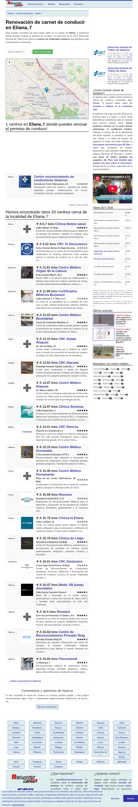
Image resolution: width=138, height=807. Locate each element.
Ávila (122, 723)
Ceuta (37, 732)
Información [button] (18, 805)
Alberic (97, 373)
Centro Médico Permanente (58, 472)
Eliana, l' (119, 384)
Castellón (16, 732)
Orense (16, 752)
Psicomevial (68, 659)
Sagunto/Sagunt (101, 395)
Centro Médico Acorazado (58, 448)
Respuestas (64, 4)
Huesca (100, 737)
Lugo (16, 747)
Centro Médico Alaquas (58, 384)
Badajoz (16, 728)
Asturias (100, 723)
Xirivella (118, 398)
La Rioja (58, 742)
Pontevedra (58, 752)
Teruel (58, 762)
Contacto (78, 4)
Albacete (37, 723)
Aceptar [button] (130, 798)
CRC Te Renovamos (72, 244)
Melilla (79, 747)
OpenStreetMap (74, 118)
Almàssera (117, 376)
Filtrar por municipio (42, 52)
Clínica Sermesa (71, 406)
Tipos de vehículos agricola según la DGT (124, 352)
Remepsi (63, 611)
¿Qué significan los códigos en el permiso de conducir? (124, 320)
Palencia (37, 752)
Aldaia (118, 373)
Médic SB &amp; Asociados (60, 586)
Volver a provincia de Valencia (24, 681)
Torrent (123, 395)
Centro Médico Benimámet (58, 316)
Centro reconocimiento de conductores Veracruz (54, 178)
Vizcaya (16, 767)
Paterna (119, 387)
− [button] (9, 66)
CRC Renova (68, 427)
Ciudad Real (58, 732)
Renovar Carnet (35, 4)
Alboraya (108, 373)
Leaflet (63, 118)
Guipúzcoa (58, 737)
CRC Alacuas (69, 362)
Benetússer (108, 380)
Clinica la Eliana (71, 518)
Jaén (16, 742)
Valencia (106, 398)
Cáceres (79, 728)
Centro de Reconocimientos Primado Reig (60, 633)
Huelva (79, 737)
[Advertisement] (47, 153)
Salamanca (79, 752)
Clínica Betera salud (70, 224)
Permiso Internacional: (104, 259)
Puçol (116, 391)
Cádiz (100, 728)
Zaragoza (58, 767)
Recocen (65, 494)
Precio (96, 103)
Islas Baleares (121, 737)
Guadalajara (37, 737)
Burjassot (107, 384)
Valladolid (121, 762)
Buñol (97, 384)
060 (127, 62)
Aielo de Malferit (101, 369)
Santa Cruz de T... (100, 753)
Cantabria (121, 728)
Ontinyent (108, 387)
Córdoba (80, 732)
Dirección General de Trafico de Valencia (120, 48)
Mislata (97, 387)
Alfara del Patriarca (102, 376)
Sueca (113, 395)
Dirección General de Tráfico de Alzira (120, 69)
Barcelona (37, 728)
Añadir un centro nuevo (77, 205)
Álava (16, 723)
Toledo (79, 762)
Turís (96, 398)
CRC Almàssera (70, 561)
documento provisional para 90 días (111, 144)
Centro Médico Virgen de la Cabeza (58, 269)
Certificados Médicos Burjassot (56, 292)
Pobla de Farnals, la (102, 391)
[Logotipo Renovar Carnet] (25, 779)
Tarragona (37, 762)
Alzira (97, 380)
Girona (122, 732)
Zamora (37, 767)
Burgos (58, 728)
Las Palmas (79, 742)
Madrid (37, 747)
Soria (16, 762)
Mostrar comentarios (47, 707)
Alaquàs (114, 369)
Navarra (121, 747)
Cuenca (100, 732)
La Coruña (37, 742)
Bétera (119, 380)
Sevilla (122, 757)
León (100, 742)
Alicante (58, 723)
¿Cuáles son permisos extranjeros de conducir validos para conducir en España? (123, 336)
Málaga (58, 747)
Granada (16, 737)
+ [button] (9, 62)
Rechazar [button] (115, 798)
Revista (51, 4)
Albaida (125, 369)
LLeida (122, 742)
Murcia (101, 747)
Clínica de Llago (71, 538)
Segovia (121, 752)
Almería (79, 723)
